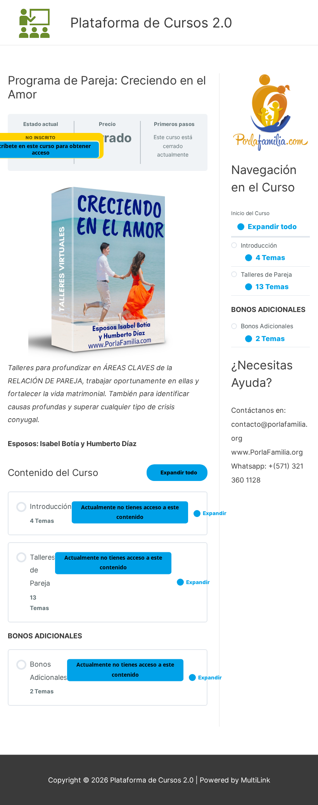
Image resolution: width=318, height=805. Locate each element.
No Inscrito (41, 137)
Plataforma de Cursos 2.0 (151, 22)
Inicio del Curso (250, 213)
